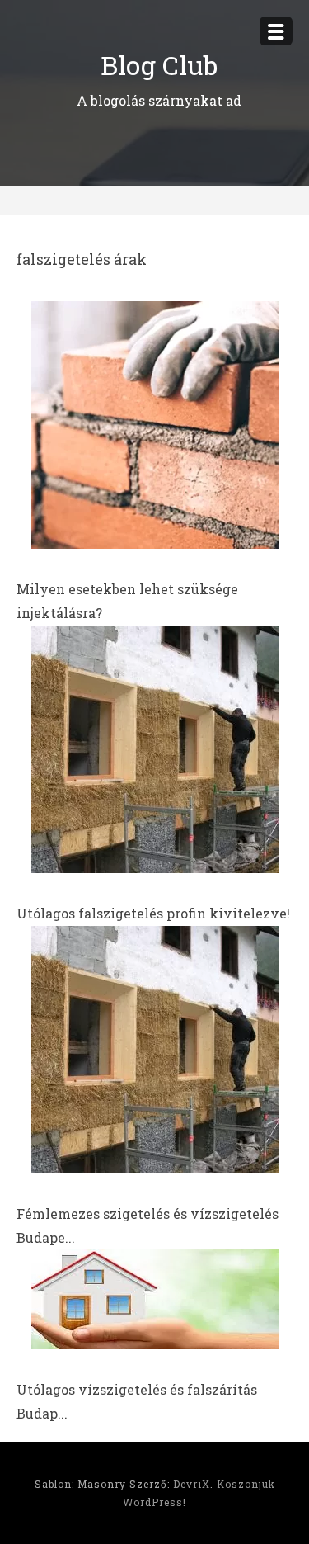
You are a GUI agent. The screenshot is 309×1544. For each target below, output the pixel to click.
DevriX (191, 1483)
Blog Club (159, 65)
